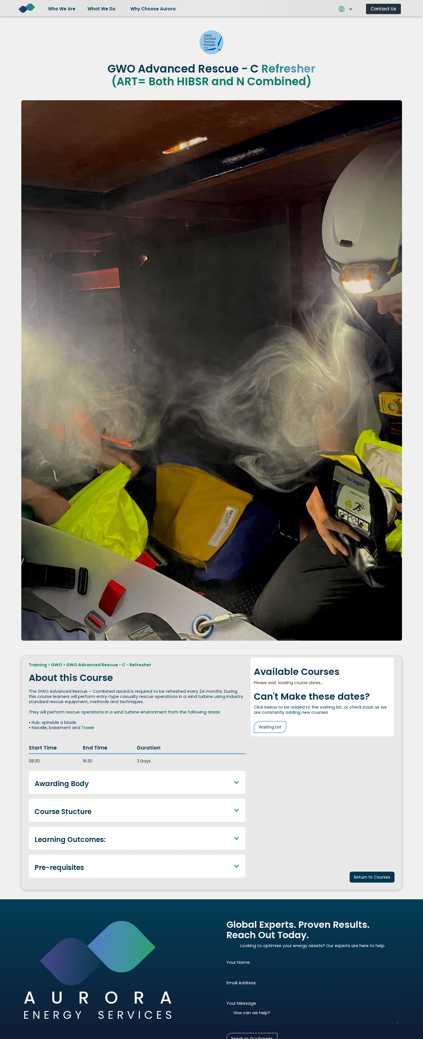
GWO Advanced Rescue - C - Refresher (108, 665)
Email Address (241, 982)
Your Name (238, 962)
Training (38, 665)
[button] (64, 8)
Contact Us (383, 9)
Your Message (241, 1003)
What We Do (101, 9)
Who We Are (61, 9)
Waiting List (270, 727)
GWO (56, 665)
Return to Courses (372, 877)
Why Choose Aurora (153, 9)
